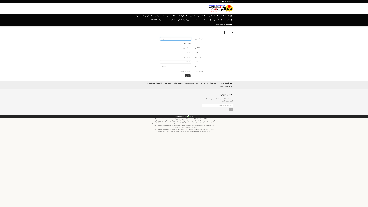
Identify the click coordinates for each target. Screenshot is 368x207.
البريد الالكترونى (198, 39)
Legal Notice (225, 87)
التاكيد (196, 53)
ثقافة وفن (217, 20)
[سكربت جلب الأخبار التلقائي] (182, 116)
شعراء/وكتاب (159, 16)
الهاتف (195, 67)
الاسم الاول (197, 57)
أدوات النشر (177, 83)
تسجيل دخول (228, 1)
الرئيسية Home (225, 16)
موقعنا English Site (223, 24)
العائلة (196, 62)
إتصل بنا (204, 83)
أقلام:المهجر (182, 16)
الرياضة (171, 20)
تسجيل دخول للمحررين (154, 83)
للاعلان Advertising (158, 20)
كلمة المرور (197, 48)
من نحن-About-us (191, 83)
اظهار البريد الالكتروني (185, 44)
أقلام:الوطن (170, 16)
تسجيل (220, 1)
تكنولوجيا (227, 20)
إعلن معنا (213, 83)
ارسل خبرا (167, 83)
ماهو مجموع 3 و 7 (198, 71)
